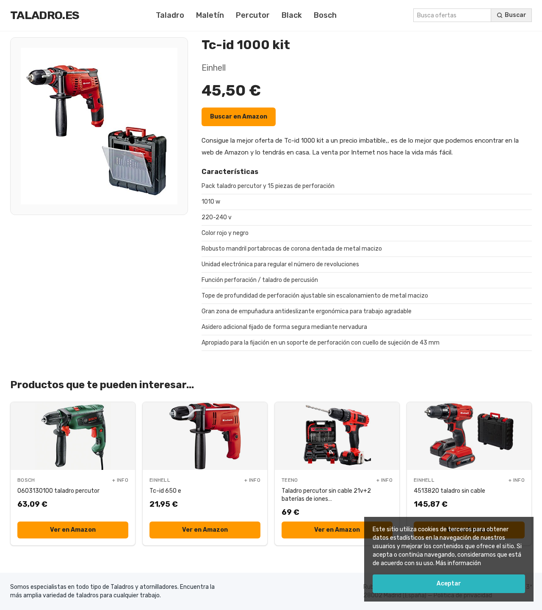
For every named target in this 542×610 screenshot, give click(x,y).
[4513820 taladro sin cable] (469, 436)
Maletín (210, 15)
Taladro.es (44, 15)
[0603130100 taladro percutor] (73, 436)
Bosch (325, 15)
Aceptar (449, 583)
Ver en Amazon (73, 529)
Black (292, 15)
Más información (458, 563)
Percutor (253, 15)
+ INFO (120, 480)
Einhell (214, 68)
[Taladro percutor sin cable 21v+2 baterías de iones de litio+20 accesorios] (337, 436)
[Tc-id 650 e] (205, 436)
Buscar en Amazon (238, 116)
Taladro (170, 15)
